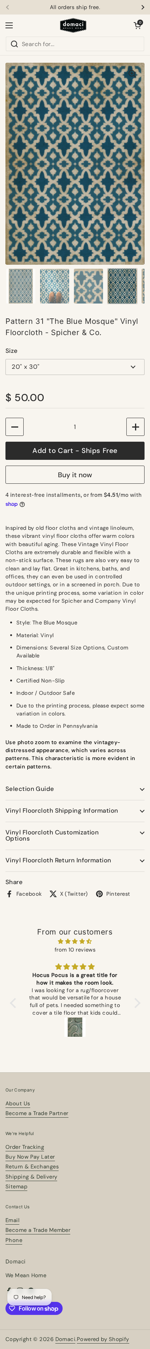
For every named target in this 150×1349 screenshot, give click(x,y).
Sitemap (16, 1186)
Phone (13, 1240)
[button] (137, 25)
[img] (75, 941)
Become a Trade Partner (36, 1113)
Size (11, 351)
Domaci (65, 1339)
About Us (17, 1103)
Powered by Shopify (103, 1339)
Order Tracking (24, 1147)
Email (12, 1220)
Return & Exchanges (32, 1166)
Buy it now (75, 474)
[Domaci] (73, 25)
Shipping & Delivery (31, 1176)
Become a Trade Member (37, 1230)
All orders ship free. (75, 7)
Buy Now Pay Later (30, 1156)
